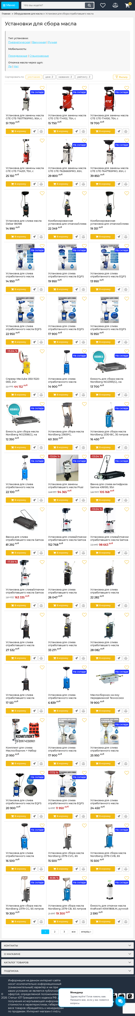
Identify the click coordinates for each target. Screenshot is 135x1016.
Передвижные (17, 55)
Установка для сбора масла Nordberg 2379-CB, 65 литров (67, 908)
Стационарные (39, 55)
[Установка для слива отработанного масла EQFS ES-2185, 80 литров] (67, 310)
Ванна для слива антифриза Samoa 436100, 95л (108, 487)
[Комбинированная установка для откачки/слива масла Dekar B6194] (109, 204)
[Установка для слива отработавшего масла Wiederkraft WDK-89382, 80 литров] (25, 626)
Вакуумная (39, 42)
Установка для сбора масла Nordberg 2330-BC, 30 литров (109, 434)
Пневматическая (19, 42)
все (74, 931)
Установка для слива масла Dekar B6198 (23, 224)
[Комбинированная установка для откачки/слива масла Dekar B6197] (67, 204)
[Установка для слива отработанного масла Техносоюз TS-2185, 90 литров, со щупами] (67, 731)
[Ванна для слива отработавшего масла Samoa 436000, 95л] (25, 520)
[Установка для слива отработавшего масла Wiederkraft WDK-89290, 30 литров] (67, 573)
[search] (89, 5)
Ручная (52, 42)
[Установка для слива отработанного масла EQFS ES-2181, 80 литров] (109, 310)
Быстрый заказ (34, 131)
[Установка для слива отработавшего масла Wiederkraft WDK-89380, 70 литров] (67, 626)
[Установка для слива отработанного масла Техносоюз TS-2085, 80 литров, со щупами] (109, 784)
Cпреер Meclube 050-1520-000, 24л (23, 382)
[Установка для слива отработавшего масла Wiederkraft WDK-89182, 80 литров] (25, 678)
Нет (16, 66)
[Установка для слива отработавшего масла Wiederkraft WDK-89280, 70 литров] (109, 626)
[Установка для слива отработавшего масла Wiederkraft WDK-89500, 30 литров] (109, 573)
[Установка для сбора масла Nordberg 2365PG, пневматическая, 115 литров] (67, 415)
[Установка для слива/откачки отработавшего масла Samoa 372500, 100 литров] (67, 520)
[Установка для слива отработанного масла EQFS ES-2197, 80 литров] (25, 310)
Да (10, 66)
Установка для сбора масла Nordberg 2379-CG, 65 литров (25, 908)
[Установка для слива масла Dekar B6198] (25, 204)
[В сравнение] (41, 131)
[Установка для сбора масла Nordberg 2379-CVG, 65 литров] (67, 836)
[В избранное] (42, 88)
